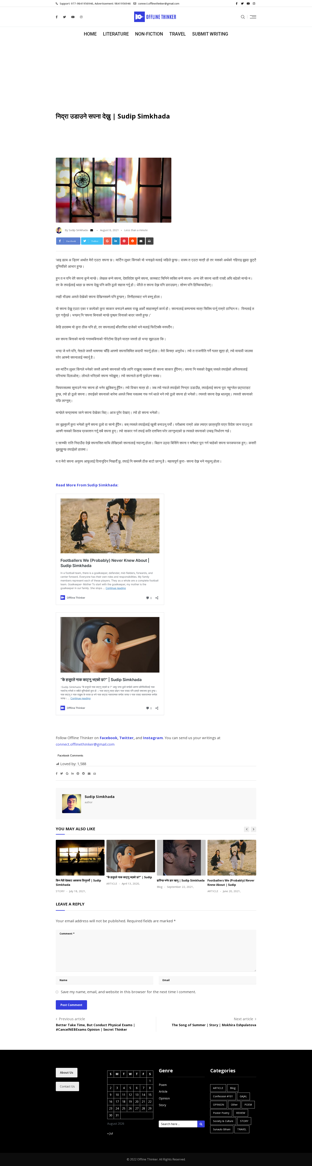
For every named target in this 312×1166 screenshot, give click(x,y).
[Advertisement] (156, 68)
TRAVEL (177, 34)
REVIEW (240, 1113)
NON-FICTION (149, 34)
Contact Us (67, 1086)
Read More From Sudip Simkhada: (87, 485)
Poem (163, 1085)
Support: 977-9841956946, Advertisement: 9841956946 (95, 3)
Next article (243, 1018)
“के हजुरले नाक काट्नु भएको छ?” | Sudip (129, 877)
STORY (244, 1121)
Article (163, 1091)
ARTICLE (218, 1088)
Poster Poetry (221, 1113)
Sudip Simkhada (100, 796)
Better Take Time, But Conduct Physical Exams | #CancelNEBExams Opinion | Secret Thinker (95, 1027)
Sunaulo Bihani (221, 1129)
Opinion (164, 1098)
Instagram (153, 737)
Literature (116, 34)
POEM (248, 1104)
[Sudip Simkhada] (92, 230)
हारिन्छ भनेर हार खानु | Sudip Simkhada (181, 880)
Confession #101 (223, 1096)
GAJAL (243, 1096)
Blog (232, 1088)
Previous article (72, 1018)
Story (162, 1105)
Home (90, 34)
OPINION (218, 1104)
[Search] (243, 17)
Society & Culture (223, 1121)
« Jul (110, 1133)
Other (234, 1104)
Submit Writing (210, 34)
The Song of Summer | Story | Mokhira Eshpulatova (214, 1025)
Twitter (126, 737)
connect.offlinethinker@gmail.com (158, 3)
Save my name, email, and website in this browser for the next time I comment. (128, 991)
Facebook (108, 737)
